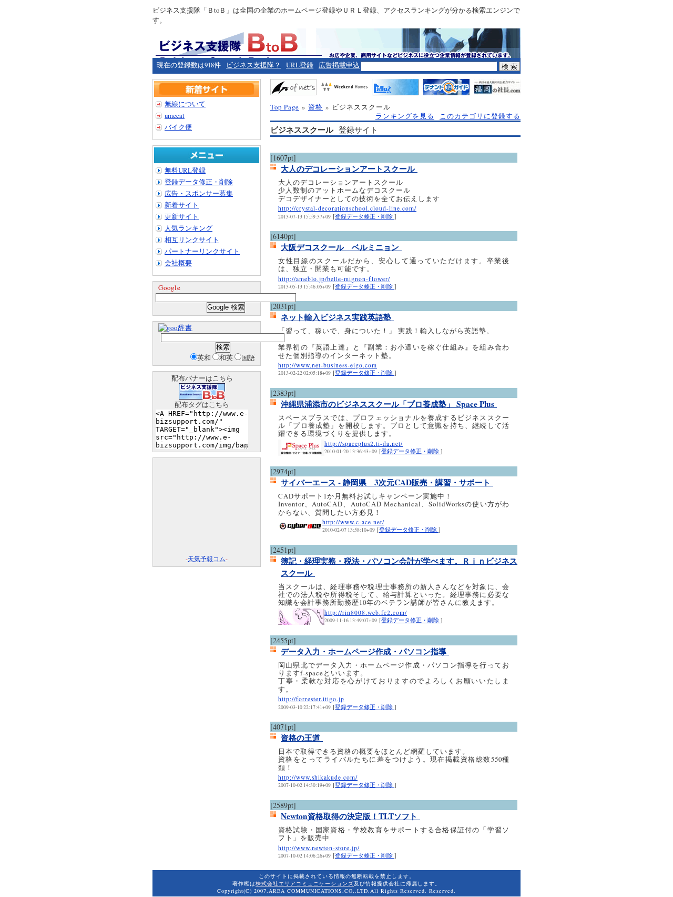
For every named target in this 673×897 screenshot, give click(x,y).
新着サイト (182, 205)
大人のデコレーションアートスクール (349, 168)
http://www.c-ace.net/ (353, 522)
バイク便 (178, 127)
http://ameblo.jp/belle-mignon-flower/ (334, 279)
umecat (175, 115)
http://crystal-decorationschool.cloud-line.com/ (347, 208)
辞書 (185, 327)
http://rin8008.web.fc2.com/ (365, 612)
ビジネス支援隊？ (253, 64)
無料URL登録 (185, 170)
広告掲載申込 (339, 64)
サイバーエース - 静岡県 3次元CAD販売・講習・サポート (387, 482)
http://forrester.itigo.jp (311, 699)
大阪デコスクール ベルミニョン (341, 247)
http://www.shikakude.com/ (318, 777)
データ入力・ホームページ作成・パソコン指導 (365, 651)
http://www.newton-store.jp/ (319, 848)
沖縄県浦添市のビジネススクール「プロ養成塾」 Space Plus (389, 404)
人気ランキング (188, 228)
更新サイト (182, 216)
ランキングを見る (404, 116)
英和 (204, 357)
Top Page (284, 107)
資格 (315, 107)
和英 (226, 357)
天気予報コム (207, 558)
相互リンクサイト (192, 239)
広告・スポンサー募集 (199, 193)
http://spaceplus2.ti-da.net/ (363, 443)
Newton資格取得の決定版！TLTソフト (350, 816)
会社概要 (178, 262)
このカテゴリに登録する (480, 116)
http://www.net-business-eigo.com (327, 365)
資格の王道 (302, 737)
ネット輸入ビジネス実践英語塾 (337, 317)
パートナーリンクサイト (202, 251)
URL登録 (299, 64)
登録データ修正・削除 (364, 216)
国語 (248, 357)
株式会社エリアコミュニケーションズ (305, 883)
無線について (185, 103)
